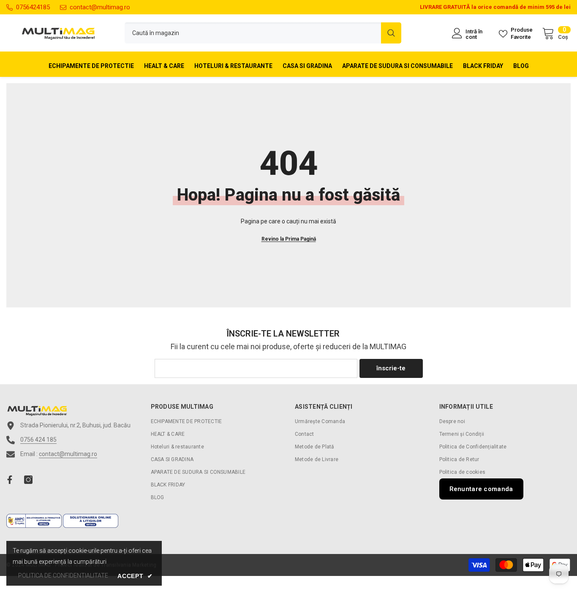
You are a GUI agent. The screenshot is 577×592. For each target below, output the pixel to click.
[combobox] (253, 32)
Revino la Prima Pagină (288, 239)
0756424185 (33, 7)
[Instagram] (28, 480)
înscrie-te (391, 368)
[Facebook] (10, 480)
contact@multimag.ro (100, 7)
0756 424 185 (38, 439)
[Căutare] (263, 32)
